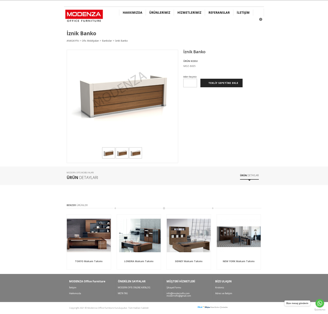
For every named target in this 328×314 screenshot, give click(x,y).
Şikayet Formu (174, 287)
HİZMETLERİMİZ (189, 13)
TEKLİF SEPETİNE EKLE (222, 83)
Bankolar (107, 41)
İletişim (72, 287)
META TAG (123, 293)
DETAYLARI (249, 175)
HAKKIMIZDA (132, 13)
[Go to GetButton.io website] (319, 310)
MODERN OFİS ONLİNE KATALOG (134, 287)
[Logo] (84, 16)
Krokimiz (219, 287)
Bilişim (207, 307)
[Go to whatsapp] (320, 303)
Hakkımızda (75, 293)
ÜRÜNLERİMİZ (159, 13)
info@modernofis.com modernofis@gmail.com (179, 294)
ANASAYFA (73, 41)
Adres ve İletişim (223, 293)
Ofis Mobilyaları (90, 41)
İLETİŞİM (243, 13)
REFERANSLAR (219, 13)
